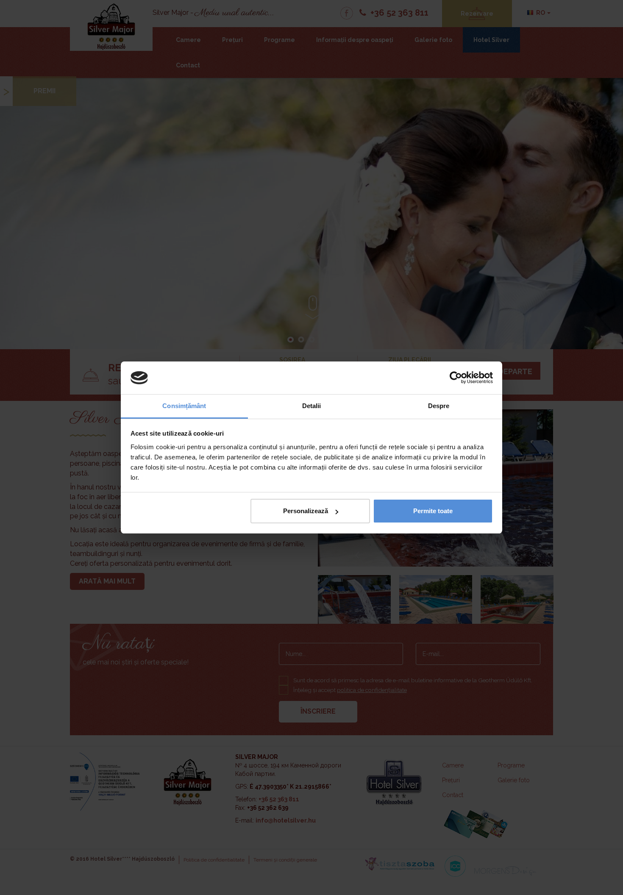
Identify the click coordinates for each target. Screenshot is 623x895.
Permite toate (433, 510)
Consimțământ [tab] (184, 405)
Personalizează (305, 510)
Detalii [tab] (311, 405)
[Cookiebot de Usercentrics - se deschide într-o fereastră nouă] (456, 378)
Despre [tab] (439, 405)
